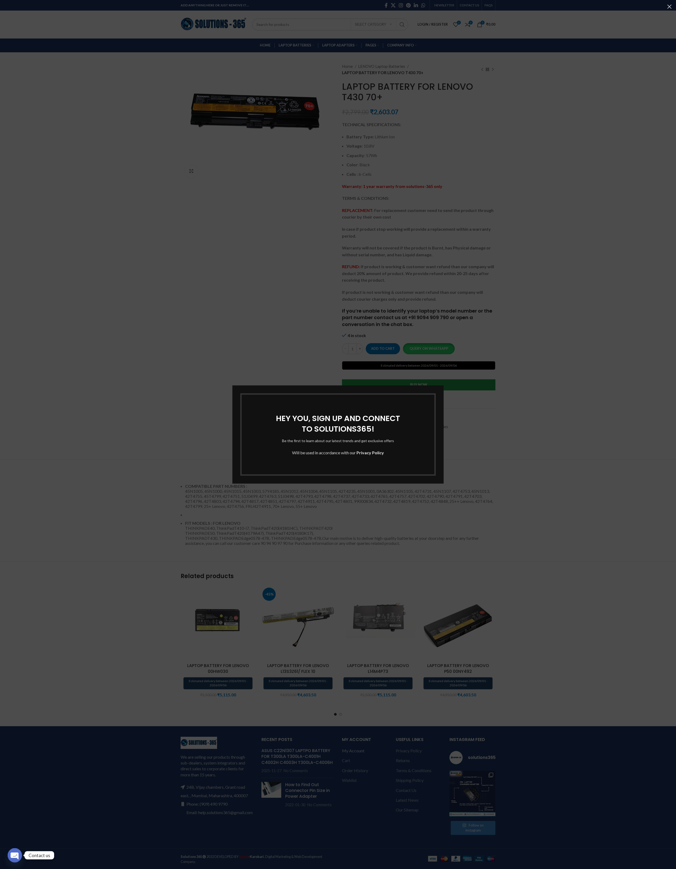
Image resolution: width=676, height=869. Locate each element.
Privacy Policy (370, 452)
